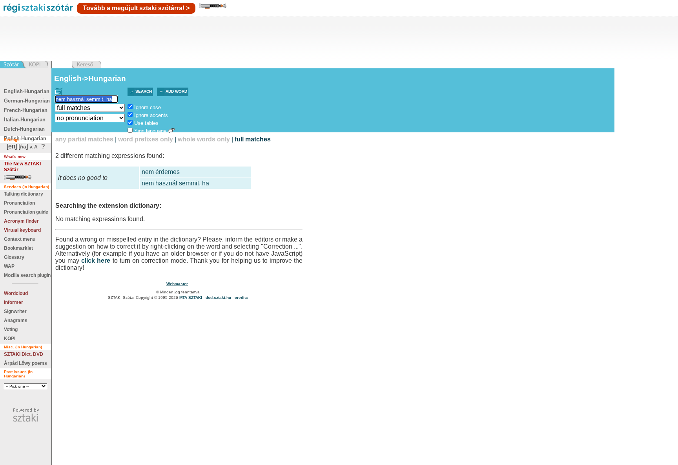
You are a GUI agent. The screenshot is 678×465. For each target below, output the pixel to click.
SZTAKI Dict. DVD (23, 354)
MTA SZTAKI (190, 297)
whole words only (204, 139)
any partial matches (84, 139)
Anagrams (15, 320)
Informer (13, 302)
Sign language (150, 131)
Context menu (19, 239)
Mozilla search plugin (27, 275)
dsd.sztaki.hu (218, 297)
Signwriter (15, 311)
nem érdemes (161, 171)
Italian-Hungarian (25, 120)
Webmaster (177, 284)
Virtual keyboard (22, 230)
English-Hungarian (26, 91)
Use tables (146, 123)
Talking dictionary (23, 194)
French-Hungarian (25, 110)
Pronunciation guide (26, 212)
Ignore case (147, 107)
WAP (9, 266)
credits (241, 297)
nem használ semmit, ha (175, 183)
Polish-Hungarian (25, 138)
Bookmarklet (18, 248)
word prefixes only (145, 139)
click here (95, 260)
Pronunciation (19, 203)
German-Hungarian (27, 101)
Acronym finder (21, 221)
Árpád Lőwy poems (25, 363)
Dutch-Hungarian (24, 129)
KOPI (9, 338)
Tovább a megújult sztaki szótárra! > (136, 8)
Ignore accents (151, 115)
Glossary (14, 257)
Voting (11, 329)
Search (143, 91)
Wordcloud (16, 293)
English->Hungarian (90, 78)
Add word (176, 91)
